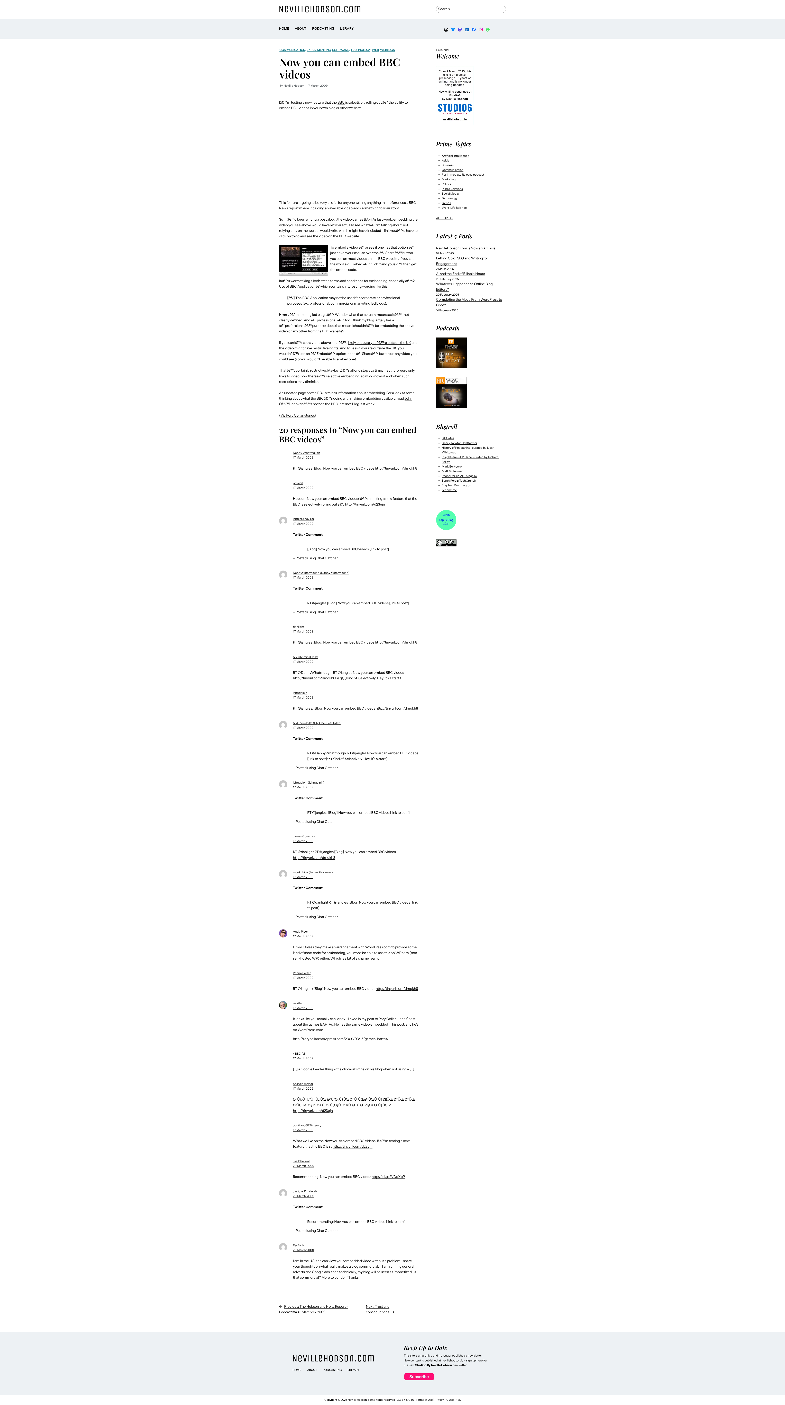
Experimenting (319, 50)
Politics (446, 184)
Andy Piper (300, 931)
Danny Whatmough (306, 453)
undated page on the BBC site (307, 393)
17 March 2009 (303, 457)
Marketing (449, 179)
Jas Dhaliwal (301, 1161)
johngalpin (300, 693)
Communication (292, 50)
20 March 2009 (303, 1166)
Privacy (439, 1399)
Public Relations (452, 189)
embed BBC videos (294, 108)
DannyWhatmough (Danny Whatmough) (321, 573)
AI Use (450, 1399)
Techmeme (449, 490)
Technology (360, 50)
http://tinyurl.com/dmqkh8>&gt (318, 678)
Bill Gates (448, 438)
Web (375, 50)
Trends (446, 203)
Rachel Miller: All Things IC (459, 476)
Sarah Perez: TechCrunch (459, 480)
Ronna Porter (302, 973)
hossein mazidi (303, 1084)
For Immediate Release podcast (463, 174)
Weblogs (387, 50)
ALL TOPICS (444, 218)
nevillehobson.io (452, 1360)
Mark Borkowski (452, 466)
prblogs (298, 483)
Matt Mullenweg (452, 471)
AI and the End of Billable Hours (460, 274)
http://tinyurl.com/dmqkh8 (396, 468)
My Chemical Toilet (305, 657)
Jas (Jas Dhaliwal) (305, 1191)
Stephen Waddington (456, 485)
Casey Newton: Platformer (459, 443)
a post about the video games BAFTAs (347, 219)
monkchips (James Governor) (313, 872)
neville (297, 1003)
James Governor (304, 836)
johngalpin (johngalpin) (308, 782)
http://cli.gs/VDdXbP (388, 1177)
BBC (341, 102)
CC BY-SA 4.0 (405, 1399)
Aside (445, 160)
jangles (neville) (303, 519)
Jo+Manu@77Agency (307, 1125)
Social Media (450, 193)
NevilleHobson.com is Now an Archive (466, 248)
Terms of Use (424, 1399)
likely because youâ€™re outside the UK (379, 343)
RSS (458, 1399)
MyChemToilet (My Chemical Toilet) (317, 723)
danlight (298, 627)
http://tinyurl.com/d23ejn (365, 504)
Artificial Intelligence (455, 156)
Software (340, 50)
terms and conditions (346, 281)
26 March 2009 (303, 1250)
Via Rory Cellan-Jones (297, 415)
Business (448, 165)
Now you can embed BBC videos (339, 68)
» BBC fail (299, 1053)
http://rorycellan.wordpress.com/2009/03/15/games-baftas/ (341, 1039)
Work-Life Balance (454, 208)
